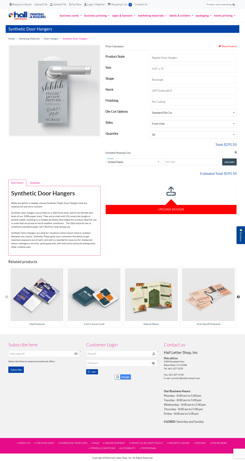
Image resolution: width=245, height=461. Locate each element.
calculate (229, 161)
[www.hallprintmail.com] (27, 15)
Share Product (229, 46)
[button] (153, 363)
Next (238, 297)
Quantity (112, 133)
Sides (109, 122)
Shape (110, 78)
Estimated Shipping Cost (118, 152)
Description (17, 182)
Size (108, 67)
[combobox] (193, 112)
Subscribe (16, 369)
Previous (6, 297)
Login (93, 371)
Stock (109, 89)
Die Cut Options (117, 111)
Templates (35, 182)
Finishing (112, 100)
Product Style (115, 56)
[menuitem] (70, 15)
